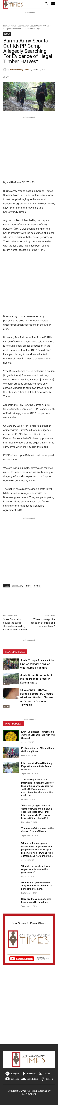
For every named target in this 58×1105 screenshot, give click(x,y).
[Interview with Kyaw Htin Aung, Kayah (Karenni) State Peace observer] (11, 767)
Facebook (31, 1073)
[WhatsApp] (28, 601)
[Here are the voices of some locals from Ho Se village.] (11, 903)
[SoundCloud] (24, 1079)
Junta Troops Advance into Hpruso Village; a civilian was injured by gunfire (37, 664)
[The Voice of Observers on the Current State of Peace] (11, 832)
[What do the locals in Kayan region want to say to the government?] (11, 870)
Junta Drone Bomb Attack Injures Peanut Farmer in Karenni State (36, 678)
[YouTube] (7, 1079)
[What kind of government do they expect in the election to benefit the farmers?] (11, 886)
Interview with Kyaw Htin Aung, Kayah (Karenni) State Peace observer (37, 766)
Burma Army (17, 586)
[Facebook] (6, 601)
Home (6, 25)
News (13, 25)
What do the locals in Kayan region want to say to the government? (35, 869)
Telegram (15, 1073)
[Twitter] (40, 1074)
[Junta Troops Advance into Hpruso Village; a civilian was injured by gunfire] (11, 663)
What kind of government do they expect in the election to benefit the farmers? (36, 885)
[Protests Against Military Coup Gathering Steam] (11, 752)
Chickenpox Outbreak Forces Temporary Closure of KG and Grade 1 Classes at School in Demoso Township (36, 697)
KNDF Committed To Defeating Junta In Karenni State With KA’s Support (38, 734)
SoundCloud (32, 1079)
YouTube (15, 1079)
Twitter (47, 1073)
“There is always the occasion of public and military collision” (42, 623)
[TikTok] (43, 1079)
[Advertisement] (29, 148)
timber (37, 586)
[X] (14, 601)
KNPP (28, 586)
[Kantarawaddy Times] (5, 69)
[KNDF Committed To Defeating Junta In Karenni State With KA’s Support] (11, 735)
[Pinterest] (21, 601)
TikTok (49, 1079)
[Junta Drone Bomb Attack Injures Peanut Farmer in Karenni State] (11, 678)
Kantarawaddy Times (19, 69)
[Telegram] (7, 1074)
